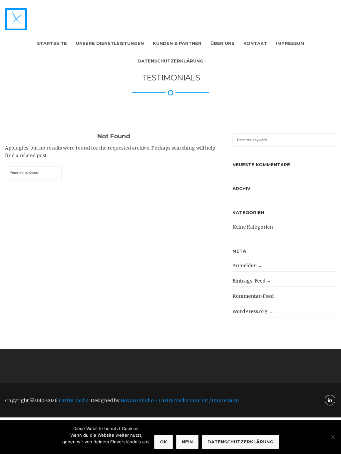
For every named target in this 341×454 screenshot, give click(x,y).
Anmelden (244, 266)
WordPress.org (250, 311)
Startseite (52, 43)
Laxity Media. (74, 400)
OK (163, 441)
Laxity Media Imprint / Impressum (199, 400)
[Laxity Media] (16, 19)
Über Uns (222, 43)
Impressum (290, 43)
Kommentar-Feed (253, 296)
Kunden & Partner (177, 43)
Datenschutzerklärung (170, 60)
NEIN (187, 441)
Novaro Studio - (140, 400)
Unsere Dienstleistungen (110, 43)
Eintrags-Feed (248, 281)
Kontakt (255, 43)
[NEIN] (332, 437)
